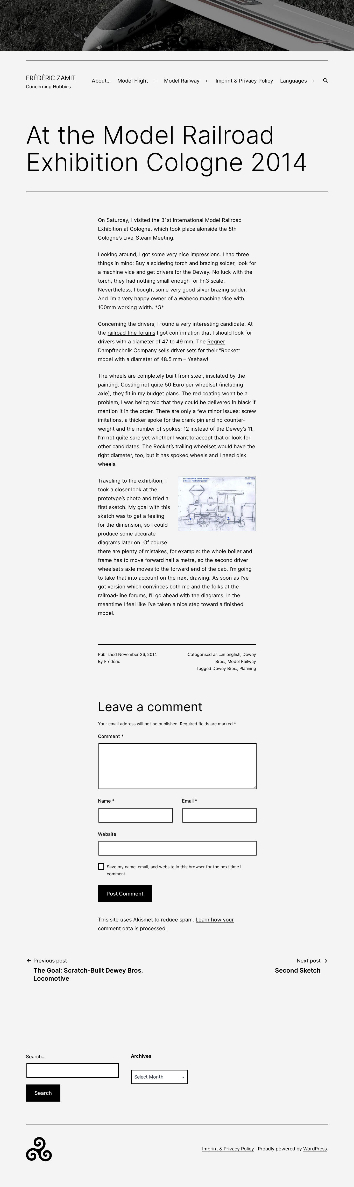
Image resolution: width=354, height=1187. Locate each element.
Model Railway (182, 81)
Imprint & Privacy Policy (244, 81)
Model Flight (132, 81)
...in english (229, 654)
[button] (325, 80)
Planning (247, 668)
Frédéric (112, 661)
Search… (36, 1056)
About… (101, 81)
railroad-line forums (131, 333)
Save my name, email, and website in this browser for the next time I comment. (174, 870)
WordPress (315, 1148)
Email (189, 801)
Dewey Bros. (225, 668)
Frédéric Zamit (51, 78)
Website (107, 834)
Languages (293, 81)
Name (106, 801)
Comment (111, 736)
